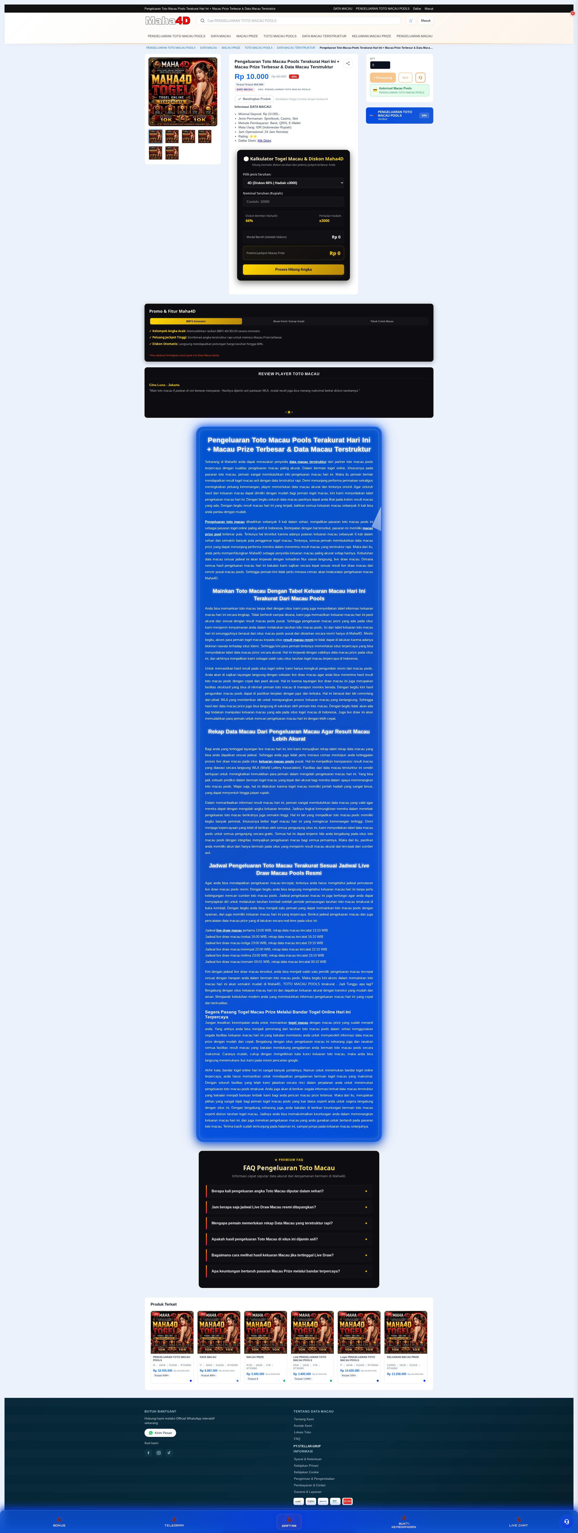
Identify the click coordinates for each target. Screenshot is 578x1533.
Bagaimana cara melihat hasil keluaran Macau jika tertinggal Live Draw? (273, 1255)
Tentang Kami (304, 1419)
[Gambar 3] (188, 136)
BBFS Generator (196, 321)
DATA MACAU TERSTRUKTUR (324, 36)
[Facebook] (148, 1453)
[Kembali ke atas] (568, 1510)
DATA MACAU (342, 8)
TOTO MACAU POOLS (279, 36)
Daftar (417, 8)
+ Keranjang (383, 77)
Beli (405, 77)
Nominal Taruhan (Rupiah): (263, 193)
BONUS (59, 1525)
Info (424, 115)
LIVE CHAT (518, 1525)
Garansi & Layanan (308, 1492)
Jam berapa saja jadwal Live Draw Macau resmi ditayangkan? (264, 1207)
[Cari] (202, 20)
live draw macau (229, 930)
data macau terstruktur (307, 462)
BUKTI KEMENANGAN (404, 1525)
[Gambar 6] (172, 153)
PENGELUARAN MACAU (414, 36)
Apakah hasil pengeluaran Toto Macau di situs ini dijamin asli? (265, 1239)
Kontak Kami (303, 1425)
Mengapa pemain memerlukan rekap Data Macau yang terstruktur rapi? (272, 1223)
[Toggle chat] (566, 1521)
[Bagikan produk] (347, 63)
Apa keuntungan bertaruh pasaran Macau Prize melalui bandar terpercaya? (276, 1271)
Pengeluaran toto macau (225, 522)
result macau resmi (298, 640)
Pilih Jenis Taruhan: (257, 174)
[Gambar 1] (155, 136)
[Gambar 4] (205, 136)
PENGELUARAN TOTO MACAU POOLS (383, 8)
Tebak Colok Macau (382, 321)
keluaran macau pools (276, 761)
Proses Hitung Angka (293, 269)
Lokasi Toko (302, 1432)
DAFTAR (289, 1526)
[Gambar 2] (172, 136)
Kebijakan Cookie (306, 1472)
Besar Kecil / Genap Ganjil (288, 321)
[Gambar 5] (155, 153)
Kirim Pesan (163, 1433)
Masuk (429, 8)
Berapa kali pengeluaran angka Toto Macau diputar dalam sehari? (268, 1191)
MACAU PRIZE (247, 36)
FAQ (297, 1439)
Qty (372, 58)
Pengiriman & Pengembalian (314, 1478)
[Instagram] (159, 1453)
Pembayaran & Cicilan (310, 1485)
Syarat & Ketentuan (308, 1459)
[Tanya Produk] (420, 78)
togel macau (298, 1022)
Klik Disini (264, 140)
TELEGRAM (174, 1525)
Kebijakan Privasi (306, 1465)
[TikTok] (169, 1453)
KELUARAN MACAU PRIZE (371, 36)
